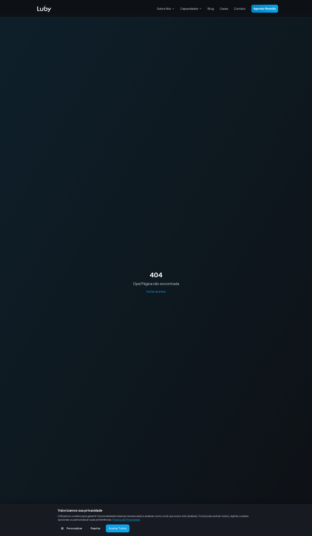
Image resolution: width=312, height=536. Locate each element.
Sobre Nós (164, 8)
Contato (240, 8)
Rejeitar (96, 528)
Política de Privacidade (126, 520)
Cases (224, 8)
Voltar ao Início (156, 291)
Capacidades (189, 8)
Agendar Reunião (265, 8)
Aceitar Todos (118, 528)
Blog (211, 8)
